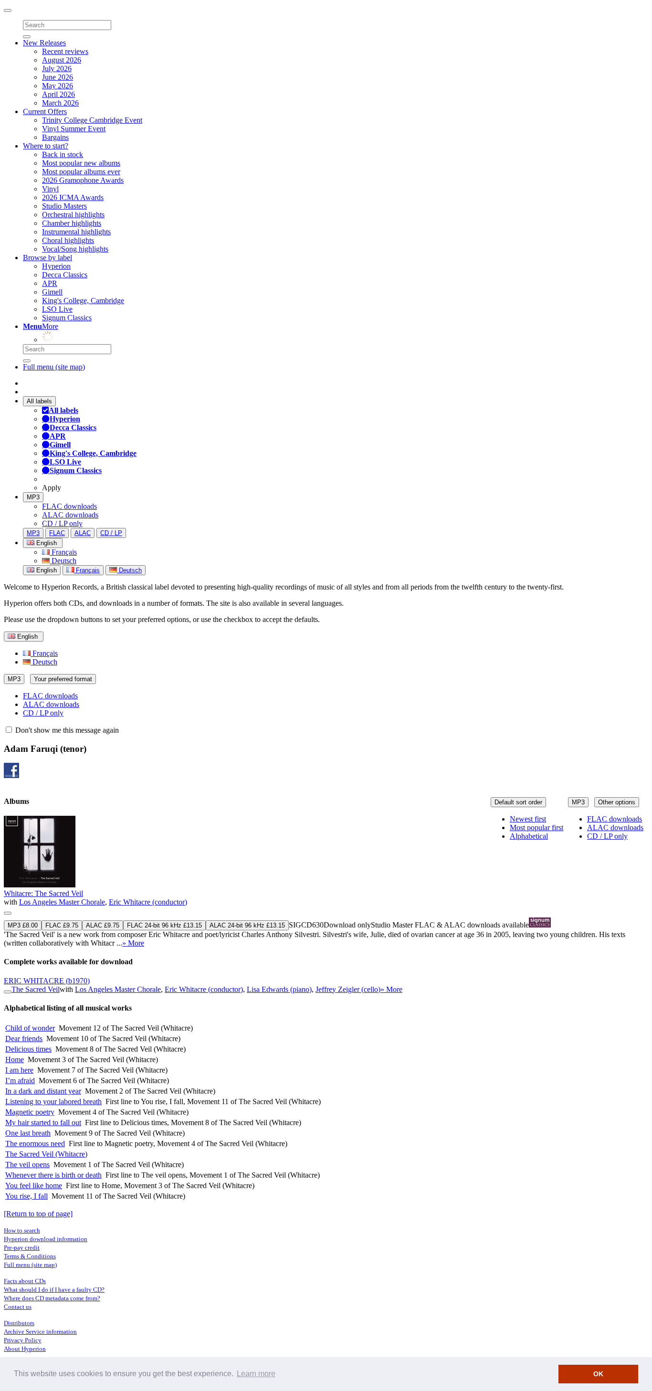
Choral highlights (68, 240)
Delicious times (28, 1049)
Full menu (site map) (54, 367)
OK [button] (598, 1374)
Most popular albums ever (81, 172)
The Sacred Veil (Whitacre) (46, 1154)
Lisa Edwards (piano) (279, 989)
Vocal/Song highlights (75, 249)
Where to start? (45, 146)
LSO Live (57, 309)
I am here (19, 1070)
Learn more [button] (256, 1374)
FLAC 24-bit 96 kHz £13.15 (164, 925)
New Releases (44, 43)
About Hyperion (25, 1348)
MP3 (33, 497)
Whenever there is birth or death (53, 1175)
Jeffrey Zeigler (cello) (347, 989)
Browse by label (47, 257)
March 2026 (60, 103)
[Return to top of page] (38, 1214)
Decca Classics (64, 275)
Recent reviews (65, 51)
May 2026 (57, 86)
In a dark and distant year (43, 1091)
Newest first (528, 819)
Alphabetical (529, 836)
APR (49, 283)
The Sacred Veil (35, 989)
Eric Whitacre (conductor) (148, 902)
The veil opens (27, 1164)
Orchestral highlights (73, 215)
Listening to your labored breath (53, 1101)
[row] (326, 882)
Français (63, 552)
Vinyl (50, 189)
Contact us (18, 1306)
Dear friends (23, 1038)
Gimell (52, 292)
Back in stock (62, 154)
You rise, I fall (26, 1196)
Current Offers (45, 111)
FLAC (57, 533)
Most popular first (536, 827)
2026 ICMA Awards (73, 197)
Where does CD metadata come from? (52, 1298)
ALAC (82, 533)
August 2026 (61, 60)
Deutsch (63, 561)
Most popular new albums (81, 163)
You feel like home (33, 1185)
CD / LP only (62, 523)
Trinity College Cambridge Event (92, 120)
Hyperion (56, 266)
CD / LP (111, 533)
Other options (616, 802)
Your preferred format (63, 679)
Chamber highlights (71, 223)
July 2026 (57, 68)
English (45, 570)
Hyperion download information (45, 1239)
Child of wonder (30, 1028)
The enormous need (35, 1143)
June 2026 (57, 77)
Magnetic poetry (29, 1112)
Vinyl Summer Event (73, 129)
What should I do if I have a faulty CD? (54, 1289)
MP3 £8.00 (23, 925)
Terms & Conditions (30, 1256)
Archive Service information (40, 1331)
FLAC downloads (69, 506)
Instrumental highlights (76, 232)
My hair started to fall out (43, 1122)
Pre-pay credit (22, 1247)
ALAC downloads (70, 515)
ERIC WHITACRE (47, 981)
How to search (22, 1230)
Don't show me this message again (66, 730)
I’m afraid (20, 1080)
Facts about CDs (25, 1281)
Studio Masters (64, 206)
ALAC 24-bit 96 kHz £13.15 (247, 925)
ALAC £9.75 (102, 925)
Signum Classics (67, 318)
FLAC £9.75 (61, 925)
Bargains (55, 137)
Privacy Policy (23, 1340)
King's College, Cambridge (83, 300)
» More (133, 943)
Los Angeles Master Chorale (62, 902)
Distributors (19, 1323)
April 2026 (58, 94)
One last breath (28, 1133)
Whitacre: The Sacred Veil (43, 893)
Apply (51, 488)
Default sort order (518, 802)
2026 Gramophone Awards (83, 180)
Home (14, 1059)
